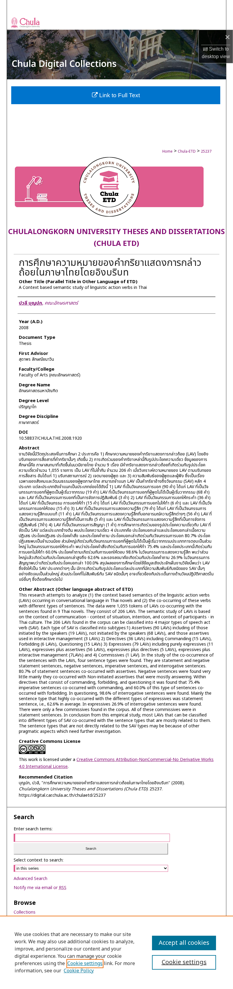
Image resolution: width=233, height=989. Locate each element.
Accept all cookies (184, 943)
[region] (116, 952)
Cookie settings (85, 963)
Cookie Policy (79, 970)
